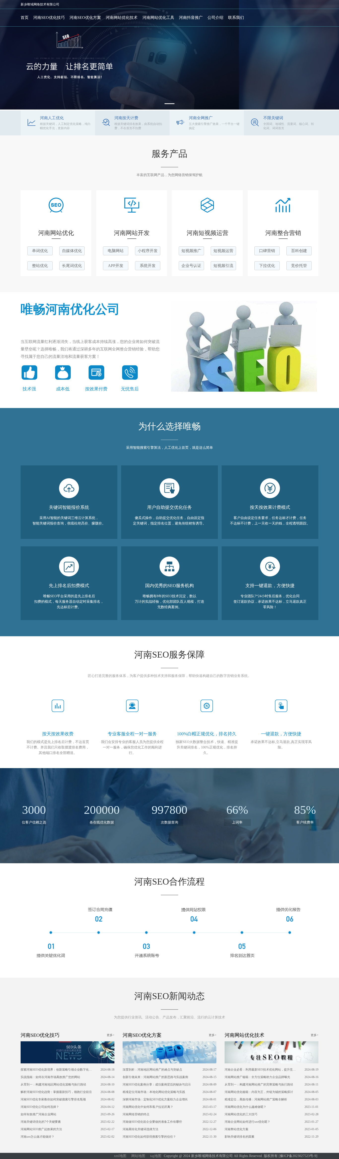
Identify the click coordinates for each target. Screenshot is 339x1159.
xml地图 (120, 1156)
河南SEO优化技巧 (49, 17)
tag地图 (155, 1156)
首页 (25, 17)
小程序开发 (148, 251)
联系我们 (236, 17)
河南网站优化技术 (121, 17)
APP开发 (115, 265)
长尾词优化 (72, 265)
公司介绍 (215, 17)
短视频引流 (223, 265)
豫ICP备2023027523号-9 (298, 1156)
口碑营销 (267, 251)
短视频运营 (223, 251)
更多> (110, 1035)
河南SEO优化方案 (85, 17)
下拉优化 (267, 265)
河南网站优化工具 (158, 17)
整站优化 (40, 265)
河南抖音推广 (191, 17)
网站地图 (138, 1156)
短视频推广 (191, 251)
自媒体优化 (72, 251)
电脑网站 (116, 251)
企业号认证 (191, 265)
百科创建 (299, 251)
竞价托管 (299, 265)
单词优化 (40, 251)
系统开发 (148, 265)
